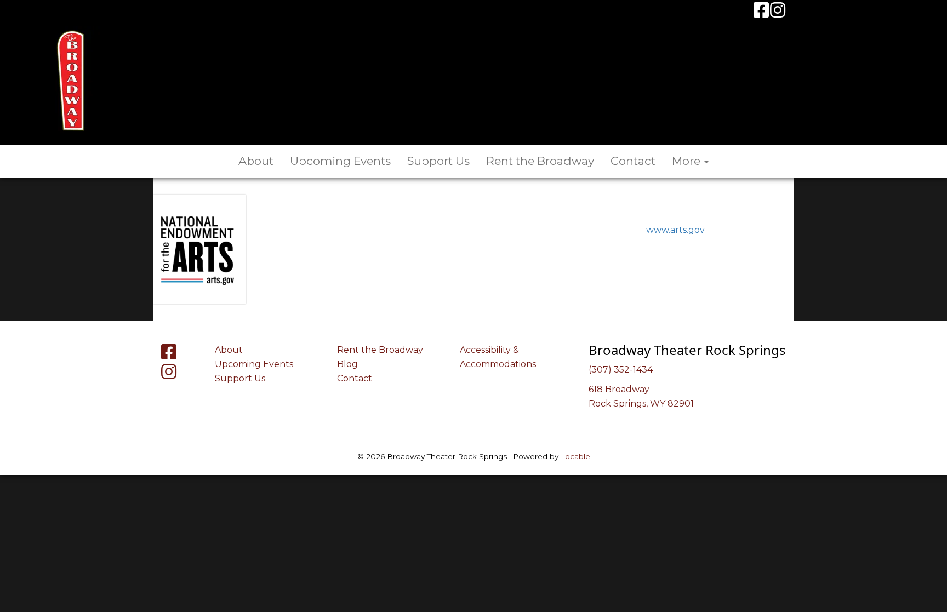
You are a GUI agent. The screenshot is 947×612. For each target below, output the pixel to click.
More (687, 161)
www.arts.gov (675, 230)
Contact (633, 161)
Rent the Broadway (540, 161)
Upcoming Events (340, 161)
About (255, 161)
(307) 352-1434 (621, 369)
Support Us (438, 161)
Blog (347, 364)
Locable (575, 456)
